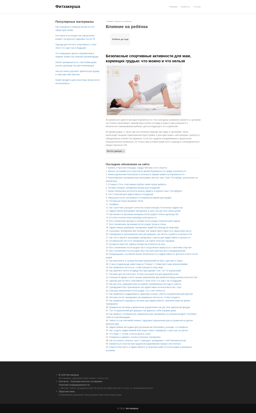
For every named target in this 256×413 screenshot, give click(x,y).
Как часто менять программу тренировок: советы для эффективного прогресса (149, 237)
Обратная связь (67, 391)
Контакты (64, 381)
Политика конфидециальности (74, 384)
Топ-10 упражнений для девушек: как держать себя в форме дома (142, 310)
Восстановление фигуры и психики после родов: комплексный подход (144, 220)
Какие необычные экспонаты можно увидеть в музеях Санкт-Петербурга (145, 191)
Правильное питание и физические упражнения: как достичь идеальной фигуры (149, 307)
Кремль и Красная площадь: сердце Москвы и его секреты (137, 167)
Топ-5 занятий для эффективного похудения (130, 194)
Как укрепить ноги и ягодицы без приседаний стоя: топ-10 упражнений (145, 270)
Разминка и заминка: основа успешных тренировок (135, 337)
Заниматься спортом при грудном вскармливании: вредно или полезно (145, 343)
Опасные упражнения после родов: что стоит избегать (137, 290)
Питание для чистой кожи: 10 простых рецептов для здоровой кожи (143, 274)
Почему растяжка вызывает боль (126, 200)
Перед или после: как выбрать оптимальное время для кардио (139, 197)
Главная (173, 6)
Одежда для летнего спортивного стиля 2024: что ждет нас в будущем (145, 280)
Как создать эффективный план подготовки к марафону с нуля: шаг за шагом (148, 330)
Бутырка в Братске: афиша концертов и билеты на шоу (137, 244)
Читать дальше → (116, 151)
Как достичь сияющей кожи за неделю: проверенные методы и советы (145, 284)
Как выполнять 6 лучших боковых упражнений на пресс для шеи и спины (146, 260)
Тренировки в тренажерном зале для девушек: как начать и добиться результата (150, 234)
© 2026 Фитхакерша (69, 374)
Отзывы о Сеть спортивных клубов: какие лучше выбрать (137, 184)
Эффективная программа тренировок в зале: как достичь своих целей (144, 210)
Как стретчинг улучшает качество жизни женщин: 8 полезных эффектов (146, 207)
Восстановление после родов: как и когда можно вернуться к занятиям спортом (150, 247)
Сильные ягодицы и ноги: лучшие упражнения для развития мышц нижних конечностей (153, 277)
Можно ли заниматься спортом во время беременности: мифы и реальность (147, 171)
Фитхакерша (67, 6)
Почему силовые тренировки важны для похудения (134, 187)
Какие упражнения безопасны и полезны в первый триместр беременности (146, 174)
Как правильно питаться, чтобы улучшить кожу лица (136, 267)
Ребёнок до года (120, 39)
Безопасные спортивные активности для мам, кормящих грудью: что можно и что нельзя (148, 58)
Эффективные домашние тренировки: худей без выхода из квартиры (144, 227)
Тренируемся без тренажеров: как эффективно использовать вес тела (145, 287)
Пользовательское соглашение (86, 381)
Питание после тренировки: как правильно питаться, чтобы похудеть (144, 297)
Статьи (197, 6)
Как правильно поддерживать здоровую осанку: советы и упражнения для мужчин (151, 293)
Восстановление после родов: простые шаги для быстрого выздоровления (147, 250)
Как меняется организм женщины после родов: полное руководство (144, 214)
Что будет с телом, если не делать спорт (130, 333)
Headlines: (114, 204)
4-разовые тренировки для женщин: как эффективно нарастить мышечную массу (150, 230)
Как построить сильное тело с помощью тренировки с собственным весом (147, 340)
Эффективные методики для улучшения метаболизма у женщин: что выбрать (148, 327)
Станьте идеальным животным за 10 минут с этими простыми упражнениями (148, 264)
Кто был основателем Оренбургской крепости (132, 217)
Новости (185, 6)
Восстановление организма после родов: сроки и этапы (137, 224)
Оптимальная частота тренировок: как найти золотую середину (141, 240)
